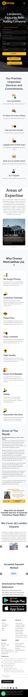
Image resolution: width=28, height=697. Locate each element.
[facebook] (2, 688)
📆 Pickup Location (6, 29)
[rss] (16, 688)
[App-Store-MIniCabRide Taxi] (14, 605)
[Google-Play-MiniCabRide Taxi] (14, 597)
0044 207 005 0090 (8, 667)
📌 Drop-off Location (7, 35)
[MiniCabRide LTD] (8, 1)
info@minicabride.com (9, 665)
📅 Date (4, 41)
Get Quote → (14, 53)
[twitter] (5, 688)
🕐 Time (4, 46)
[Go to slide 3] (13, 246)
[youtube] (10, 688)
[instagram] (8, 688)
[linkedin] (13, 688)
